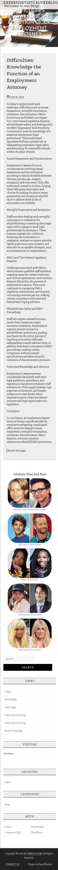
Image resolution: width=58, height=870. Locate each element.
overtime (33, 438)
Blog (7, 804)
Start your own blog (15, 715)
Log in (8, 691)
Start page (10, 707)
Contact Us (12, 864)
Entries (37, 826)
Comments (13, 832)
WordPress (36, 832)
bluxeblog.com (33, 853)
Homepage (11, 699)
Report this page (17, 450)
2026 (7, 782)
